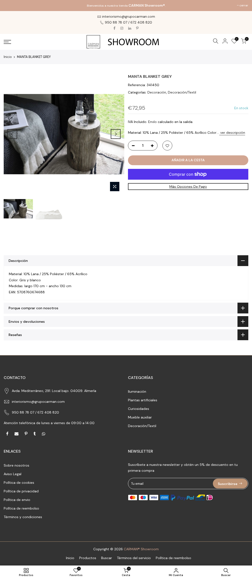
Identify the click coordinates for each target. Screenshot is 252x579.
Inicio (8, 57)
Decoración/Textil (182, 92)
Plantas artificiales (142, 400)
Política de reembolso (21, 508)
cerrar (10, 5)
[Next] (116, 134)
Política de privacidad (21, 491)
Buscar (106, 558)
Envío (152, 122)
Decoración (156, 92)
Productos (87, 558)
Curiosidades (138, 408)
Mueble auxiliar (140, 417)
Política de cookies (19, 482)
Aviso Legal (12, 474)
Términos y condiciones (23, 517)
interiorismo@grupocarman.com (38, 401)
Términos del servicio (134, 558)
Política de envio (17, 500)
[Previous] (12, 134)
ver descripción (232, 132)
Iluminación (137, 391)
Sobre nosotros (16, 465)
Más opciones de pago (188, 186)
